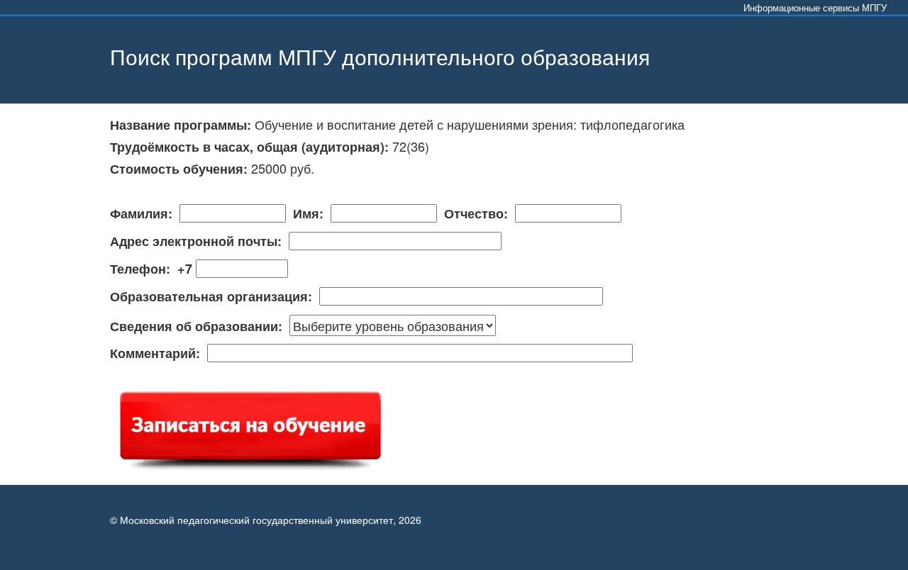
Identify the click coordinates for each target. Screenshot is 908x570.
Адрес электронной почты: (199, 242)
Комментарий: (158, 354)
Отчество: (476, 214)
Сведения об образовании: (199, 327)
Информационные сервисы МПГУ (815, 8)
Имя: (308, 214)
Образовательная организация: (214, 297)
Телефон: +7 (153, 269)
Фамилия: (144, 214)
